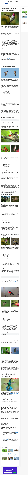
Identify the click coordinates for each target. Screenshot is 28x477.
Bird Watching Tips (10, 1)
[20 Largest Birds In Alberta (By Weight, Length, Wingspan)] (10, 459)
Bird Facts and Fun (17, 1)
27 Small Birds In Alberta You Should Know (4, 462)
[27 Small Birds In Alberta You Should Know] (4, 459)
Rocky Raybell (8, 202)
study (2, 177)
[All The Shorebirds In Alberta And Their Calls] (10, 451)
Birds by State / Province (11, 3)
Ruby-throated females (4, 125)
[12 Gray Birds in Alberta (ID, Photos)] (4, 451)
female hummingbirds (15, 281)
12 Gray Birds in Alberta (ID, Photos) (4, 453)
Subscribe (14, 472)
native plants (6, 439)
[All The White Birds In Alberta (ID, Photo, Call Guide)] (16, 459)
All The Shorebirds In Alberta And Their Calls (10, 453)
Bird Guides (17, 3)
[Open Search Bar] (8, 5)
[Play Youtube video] (10, 135)
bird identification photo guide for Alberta (12, 58)
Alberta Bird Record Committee (14, 393)
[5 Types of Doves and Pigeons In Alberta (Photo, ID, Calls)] (16, 451)
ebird (2, 51)
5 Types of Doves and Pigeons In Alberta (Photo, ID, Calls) (24, 26)
